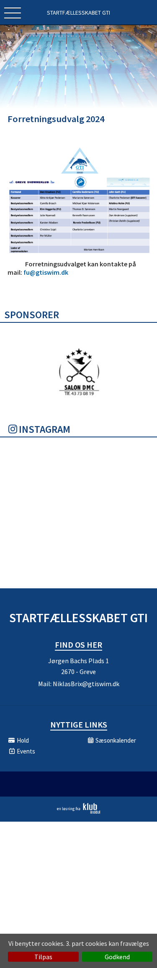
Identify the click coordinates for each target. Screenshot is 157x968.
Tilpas (43, 957)
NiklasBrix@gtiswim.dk (86, 683)
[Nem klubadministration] (78, 812)
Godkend (117, 957)
